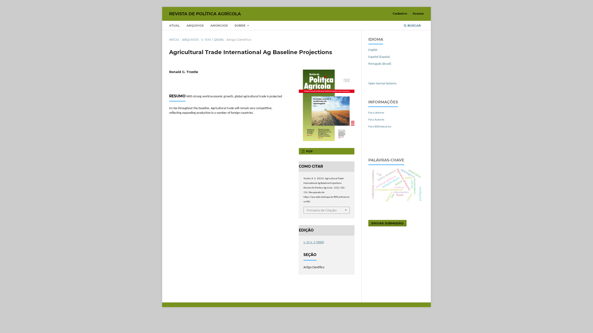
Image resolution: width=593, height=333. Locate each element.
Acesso (418, 13)
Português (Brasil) (379, 64)
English (372, 50)
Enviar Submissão (387, 223)
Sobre (240, 25)
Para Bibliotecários (379, 126)
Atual (174, 25)
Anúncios (219, 25)
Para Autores (376, 119)
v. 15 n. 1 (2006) (212, 39)
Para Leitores (376, 112)
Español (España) (379, 57)
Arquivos (195, 25)
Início (174, 39)
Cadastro (400, 13)
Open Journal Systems (382, 83)
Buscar (414, 25)
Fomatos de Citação (322, 210)
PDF (309, 151)
